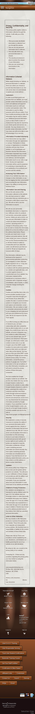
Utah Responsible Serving (11, 648)
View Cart (24, 630)
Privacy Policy (32, 712)
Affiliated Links (7, 673)
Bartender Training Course (11, 658)
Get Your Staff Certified (9, 663)
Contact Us (6, 678)
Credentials (20, 673)
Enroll (13, 683)
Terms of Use (25, 711)
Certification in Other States (11, 668)
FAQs (4, 683)
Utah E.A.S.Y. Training (9, 643)
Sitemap (26, 678)
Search (16, 678)
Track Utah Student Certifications (13, 653)
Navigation (10, 8)
